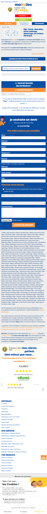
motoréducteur (30, 327)
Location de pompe (6, 441)
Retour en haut (44, 458)
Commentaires (7, 206)
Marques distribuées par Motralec (10, 425)
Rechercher (36, 69)
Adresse (4, 166)
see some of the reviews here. (23, 374)
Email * (4, 147)
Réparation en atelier (7, 419)
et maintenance (6, 335)
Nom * (3, 135)
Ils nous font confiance (7, 406)
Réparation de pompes (7, 446)
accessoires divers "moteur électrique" (20, 329)
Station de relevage (6, 465)
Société (2, 1)
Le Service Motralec (6, 438)
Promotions (4, 409)
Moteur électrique (6, 471)
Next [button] (43, 389)
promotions (22, 16)
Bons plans (23, 20)
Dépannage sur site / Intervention (10, 417)
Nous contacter (5, 427)
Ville (3, 178)
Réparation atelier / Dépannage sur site (12, 444)
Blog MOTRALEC (6, 414)
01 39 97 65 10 (24, 24)
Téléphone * (6, 153)
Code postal (6, 172)
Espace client (8, 1)
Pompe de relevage (6, 457)
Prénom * (4, 141)
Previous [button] (1, 384)
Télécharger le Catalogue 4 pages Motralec (13, 436)
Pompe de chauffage (7, 468)
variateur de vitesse (19, 327)
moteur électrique (6, 327)
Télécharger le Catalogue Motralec (10, 433)
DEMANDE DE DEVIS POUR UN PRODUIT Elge (23, 59)
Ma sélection (15, 1)
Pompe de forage (6, 463)
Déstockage (4, 411)
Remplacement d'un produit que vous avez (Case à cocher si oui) (23, 190)
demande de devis (39, 23)
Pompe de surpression (7, 460)
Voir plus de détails (38, 54)
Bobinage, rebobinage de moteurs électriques (13, 452)
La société (4, 403)
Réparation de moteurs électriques (10, 449)
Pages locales (5, 422)
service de (34, 333)
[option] (23, 391)
